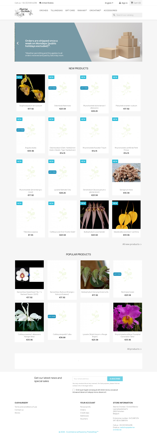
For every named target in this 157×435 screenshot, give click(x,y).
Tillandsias (57, 10)
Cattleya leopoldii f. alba (62, 334)
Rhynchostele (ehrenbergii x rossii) (30, 191)
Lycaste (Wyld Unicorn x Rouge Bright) (95, 335)
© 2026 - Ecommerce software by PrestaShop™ (78, 432)
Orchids (43, 10)
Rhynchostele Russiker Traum (94, 148)
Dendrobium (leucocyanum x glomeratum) (94, 191)
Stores (17, 413)
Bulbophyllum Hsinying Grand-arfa (94, 292)
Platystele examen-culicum (126, 106)
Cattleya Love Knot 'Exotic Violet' (62, 232)
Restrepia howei (127, 292)
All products (134, 349)
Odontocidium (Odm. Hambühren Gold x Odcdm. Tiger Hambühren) (62, 149)
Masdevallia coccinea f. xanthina (126, 232)
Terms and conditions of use (26, 407)
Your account (87, 402)
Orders (83, 410)
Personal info (85, 407)
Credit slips (84, 413)
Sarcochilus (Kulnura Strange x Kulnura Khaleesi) (62, 293)
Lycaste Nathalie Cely (62, 190)
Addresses (84, 416)
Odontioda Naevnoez (62, 106)
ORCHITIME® (95, 10)
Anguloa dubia (30, 148)
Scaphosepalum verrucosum (30, 106)
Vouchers (84, 419)
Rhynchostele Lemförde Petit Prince (126, 149)
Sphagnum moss (126, 190)
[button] (24, 42)
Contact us (19, 410)
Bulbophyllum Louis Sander (94, 232)
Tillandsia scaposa (31, 232)
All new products (132, 244)
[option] (78, 42)
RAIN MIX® (82, 10)
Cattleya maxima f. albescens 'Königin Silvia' (29, 335)
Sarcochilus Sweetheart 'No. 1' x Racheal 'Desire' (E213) (29, 293)
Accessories (110, 10)
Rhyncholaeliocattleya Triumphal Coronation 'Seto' (127, 335)
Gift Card (70, 10)
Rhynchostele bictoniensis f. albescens (94, 107)
